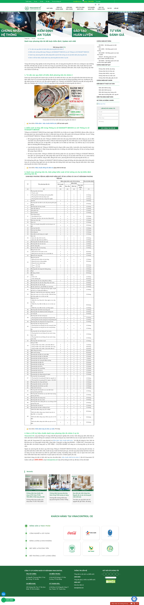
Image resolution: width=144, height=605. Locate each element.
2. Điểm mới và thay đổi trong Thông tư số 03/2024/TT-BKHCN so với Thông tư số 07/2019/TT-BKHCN (58, 52)
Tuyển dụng (28, 1)
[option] (36, 489)
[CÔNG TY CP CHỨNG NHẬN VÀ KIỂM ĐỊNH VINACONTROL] (32, 8)
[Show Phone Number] (134, 603)
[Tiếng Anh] (99, 3)
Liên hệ (116, 8)
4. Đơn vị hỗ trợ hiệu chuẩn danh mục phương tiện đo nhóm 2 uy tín (48, 57)
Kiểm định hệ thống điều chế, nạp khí (108, 94)
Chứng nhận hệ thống (104, 41)
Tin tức (35, 1)
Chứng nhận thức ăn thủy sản (106, 71)
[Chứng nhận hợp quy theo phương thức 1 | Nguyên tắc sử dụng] (59, 482)
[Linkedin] (113, 574)
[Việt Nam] (96, 3)
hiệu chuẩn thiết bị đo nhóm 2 (71, 457)
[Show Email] (131, 603)
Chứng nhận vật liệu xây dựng (107, 69)
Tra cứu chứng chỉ (56, 1)
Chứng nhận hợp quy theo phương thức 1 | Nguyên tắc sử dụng (59, 495)
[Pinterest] (117, 574)
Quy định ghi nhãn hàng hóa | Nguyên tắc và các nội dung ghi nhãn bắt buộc (35, 495)
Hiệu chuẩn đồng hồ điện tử (44, 167)
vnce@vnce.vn (77, 1)
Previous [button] (25, 484)
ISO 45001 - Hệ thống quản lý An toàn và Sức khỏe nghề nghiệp (108, 61)
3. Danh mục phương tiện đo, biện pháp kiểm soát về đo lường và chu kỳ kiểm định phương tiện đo (57, 55)
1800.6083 (91, 1)
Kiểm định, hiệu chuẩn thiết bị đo (63, 440)
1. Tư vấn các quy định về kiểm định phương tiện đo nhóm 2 (46, 49)
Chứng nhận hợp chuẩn (104, 80)
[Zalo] (3, 594)
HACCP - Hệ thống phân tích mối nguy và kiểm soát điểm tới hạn (106, 57)
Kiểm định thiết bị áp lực (105, 90)
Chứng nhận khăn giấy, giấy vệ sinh (108, 78)
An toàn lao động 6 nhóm (105, 100)
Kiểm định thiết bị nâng (105, 87)
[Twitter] (110, 574)
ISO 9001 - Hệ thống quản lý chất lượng (106, 45)
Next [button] (92, 484)
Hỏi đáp (47, 1)
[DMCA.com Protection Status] (110, 581)
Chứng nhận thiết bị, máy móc (107, 73)
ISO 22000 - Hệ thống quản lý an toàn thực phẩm (108, 53)
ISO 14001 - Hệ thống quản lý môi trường (107, 49)
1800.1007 (77, 582)
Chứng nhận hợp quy (103, 65)
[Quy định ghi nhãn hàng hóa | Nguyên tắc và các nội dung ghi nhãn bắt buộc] (36, 482)
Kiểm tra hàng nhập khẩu (105, 97)
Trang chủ (26, 38)
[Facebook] (104, 574)
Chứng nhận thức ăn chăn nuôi (107, 75)
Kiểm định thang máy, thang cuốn (107, 92)
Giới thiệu (50, 8)
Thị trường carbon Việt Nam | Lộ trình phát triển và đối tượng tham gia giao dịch (82, 495)
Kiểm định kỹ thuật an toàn (106, 83)
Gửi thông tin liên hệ (108, 128)
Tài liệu (41, 1)
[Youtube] (107, 574)
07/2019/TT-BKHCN (43, 83)
